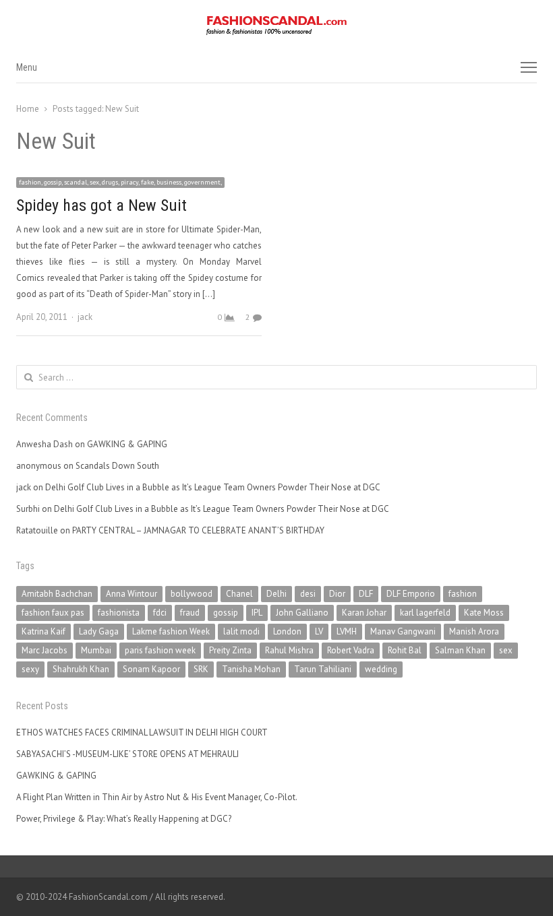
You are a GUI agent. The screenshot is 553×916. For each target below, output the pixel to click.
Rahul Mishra (289, 650)
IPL (257, 612)
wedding (381, 669)
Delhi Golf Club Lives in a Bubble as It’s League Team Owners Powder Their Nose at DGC (212, 487)
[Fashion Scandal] (276, 25)
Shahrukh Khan (81, 669)
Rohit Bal (404, 650)
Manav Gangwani (403, 631)
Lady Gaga (99, 631)
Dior (337, 593)
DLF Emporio (410, 593)
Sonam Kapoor (151, 669)
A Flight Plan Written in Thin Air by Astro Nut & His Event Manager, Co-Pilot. (156, 797)
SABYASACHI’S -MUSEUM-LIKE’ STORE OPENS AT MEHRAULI (127, 754)
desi (308, 593)
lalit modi (241, 631)
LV (319, 631)
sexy (30, 669)
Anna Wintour (131, 593)
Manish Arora (474, 631)
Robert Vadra (350, 650)
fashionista (119, 612)
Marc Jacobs (44, 650)
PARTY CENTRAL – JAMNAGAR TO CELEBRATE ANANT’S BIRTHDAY (198, 530)
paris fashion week (160, 650)
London (287, 631)
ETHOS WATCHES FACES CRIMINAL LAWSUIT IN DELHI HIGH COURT (142, 732)
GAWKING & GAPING (127, 444)
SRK (201, 669)
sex (506, 650)
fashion (462, 593)
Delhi (276, 593)
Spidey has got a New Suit (101, 205)
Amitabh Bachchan (57, 593)
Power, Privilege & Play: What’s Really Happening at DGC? (123, 818)
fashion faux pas (53, 612)
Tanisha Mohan (251, 669)
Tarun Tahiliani (322, 669)
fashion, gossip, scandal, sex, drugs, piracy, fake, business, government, (120, 182)
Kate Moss (484, 612)
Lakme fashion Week (171, 631)
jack (85, 317)
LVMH (347, 631)
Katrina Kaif (43, 631)
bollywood (191, 593)
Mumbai (96, 650)
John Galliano (302, 612)
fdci (160, 612)
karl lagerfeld (425, 612)
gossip (225, 612)
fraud (190, 612)
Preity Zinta (230, 650)
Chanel (239, 593)
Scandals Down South (117, 465)
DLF (366, 593)
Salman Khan (460, 650)
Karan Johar (364, 612)
